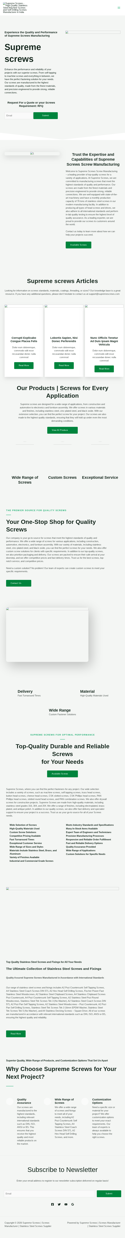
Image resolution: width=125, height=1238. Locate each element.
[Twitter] (59, 1204)
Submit (45, 115)
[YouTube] (65, 1204)
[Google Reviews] (72, 1204)
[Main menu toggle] (119, 8)
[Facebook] (52, 1204)
